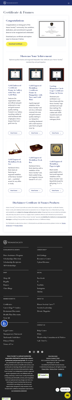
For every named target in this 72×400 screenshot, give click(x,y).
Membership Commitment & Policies (51, 337)
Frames (6, 285)
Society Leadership (44, 308)
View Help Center (53, 356)
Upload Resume (43, 262)
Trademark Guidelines (11, 337)
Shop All (6, 278)
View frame (15, 133)
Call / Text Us (42, 341)
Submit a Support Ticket (53, 358)
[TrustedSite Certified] (43, 376)
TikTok (39, 292)
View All (6, 318)
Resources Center (44, 259)
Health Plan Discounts (12, 315)
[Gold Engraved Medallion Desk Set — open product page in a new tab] (15, 149)
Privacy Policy (19, 225)
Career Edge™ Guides (11, 308)
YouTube (40, 285)
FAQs (39, 334)
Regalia (6, 282)
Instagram (41, 288)
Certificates (7, 304)
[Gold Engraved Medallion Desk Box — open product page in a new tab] (36, 148)
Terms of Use (8, 344)
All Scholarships (9, 265)
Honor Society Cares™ (46, 304)
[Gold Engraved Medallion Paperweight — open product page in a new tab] (57, 150)
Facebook (41, 278)
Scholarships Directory (12, 259)
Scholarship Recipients (12, 262)
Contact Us (61, 369)
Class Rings (7, 288)
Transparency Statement (12, 334)
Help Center (41, 331)
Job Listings (41, 255)
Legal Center (8, 331)
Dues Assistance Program (13, 255)
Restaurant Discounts (11, 311)
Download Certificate (17, 44)
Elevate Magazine (43, 311)
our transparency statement (19, 391)
